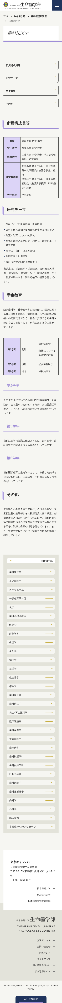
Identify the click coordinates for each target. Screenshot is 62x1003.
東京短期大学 (43, 894)
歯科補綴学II (16, 765)
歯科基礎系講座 (39, 16)
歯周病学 (14, 747)
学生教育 (11, 90)
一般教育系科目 (17, 598)
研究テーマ (12, 78)
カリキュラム (16, 589)
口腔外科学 (15, 774)
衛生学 (13, 686)
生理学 (13, 642)
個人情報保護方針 (41, 965)
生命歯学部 (19, 16)
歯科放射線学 (16, 791)
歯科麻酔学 (15, 782)
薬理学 (13, 668)
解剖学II (13, 633)
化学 (11, 607)
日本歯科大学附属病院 (39, 900)
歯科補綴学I (15, 756)
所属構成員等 (13, 65)
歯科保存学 (15, 730)
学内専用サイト (42, 971)
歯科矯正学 (15, 572)
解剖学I (13, 624)
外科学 (13, 809)
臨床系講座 (15, 721)
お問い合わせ (43, 946)
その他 (9, 103)
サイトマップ (43, 959)
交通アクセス (43, 940)
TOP (5, 16)
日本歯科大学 (43, 888)
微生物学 (14, 677)
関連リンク (44, 952)
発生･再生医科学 (18, 712)
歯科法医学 (15, 703)
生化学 (13, 651)
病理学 (13, 659)
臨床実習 (14, 817)
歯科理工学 (15, 695)
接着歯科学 (15, 738)
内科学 (13, 800)
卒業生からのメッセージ (22, 826)
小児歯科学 (15, 580)
